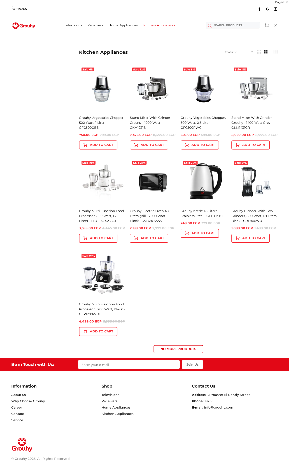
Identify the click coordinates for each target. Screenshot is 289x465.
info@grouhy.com (218, 407)
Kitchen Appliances (117, 414)
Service (17, 420)
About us (18, 395)
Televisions (110, 395)
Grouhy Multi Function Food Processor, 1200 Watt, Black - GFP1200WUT (102, 309)
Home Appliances (116, 407)
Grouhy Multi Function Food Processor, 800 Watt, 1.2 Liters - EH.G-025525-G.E (101, 216)
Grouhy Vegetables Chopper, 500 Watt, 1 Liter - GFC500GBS (101, 123)
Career (16, 407)
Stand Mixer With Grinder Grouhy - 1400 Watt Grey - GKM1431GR (252, 123)
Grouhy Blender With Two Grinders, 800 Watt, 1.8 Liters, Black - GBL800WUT (254, 216)
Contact (17, 414)
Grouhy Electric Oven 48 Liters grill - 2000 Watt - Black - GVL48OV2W (149, 216)
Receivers (109, 401)
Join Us (192, 364)
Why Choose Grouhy (28, 401)
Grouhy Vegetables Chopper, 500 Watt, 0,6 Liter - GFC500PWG (203, 123)
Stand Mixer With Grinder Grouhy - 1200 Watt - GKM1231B (150, 123)
